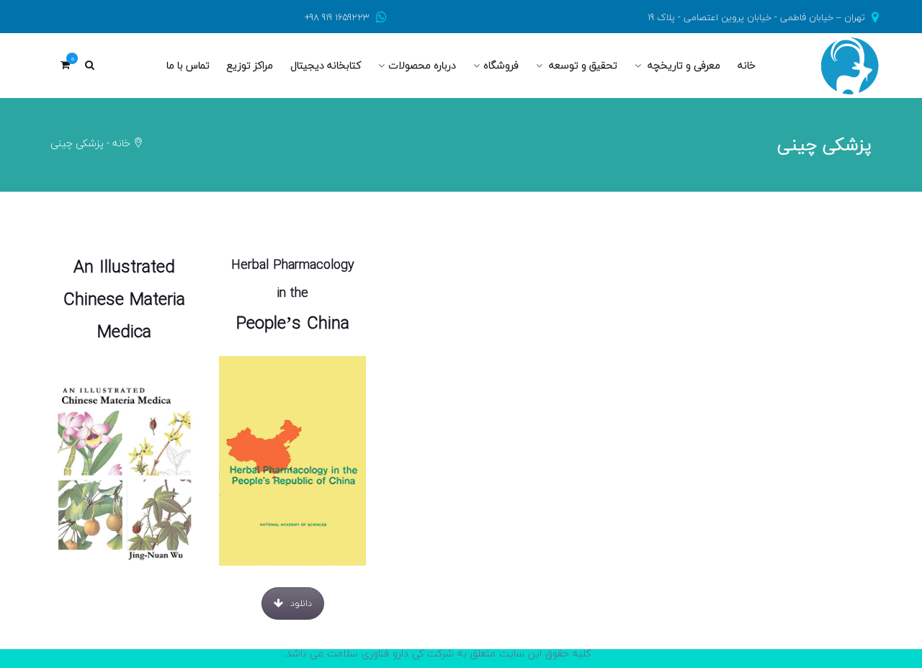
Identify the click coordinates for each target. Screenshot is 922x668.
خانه (121, 143)
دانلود (132, 612)
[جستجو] (89, 65)
